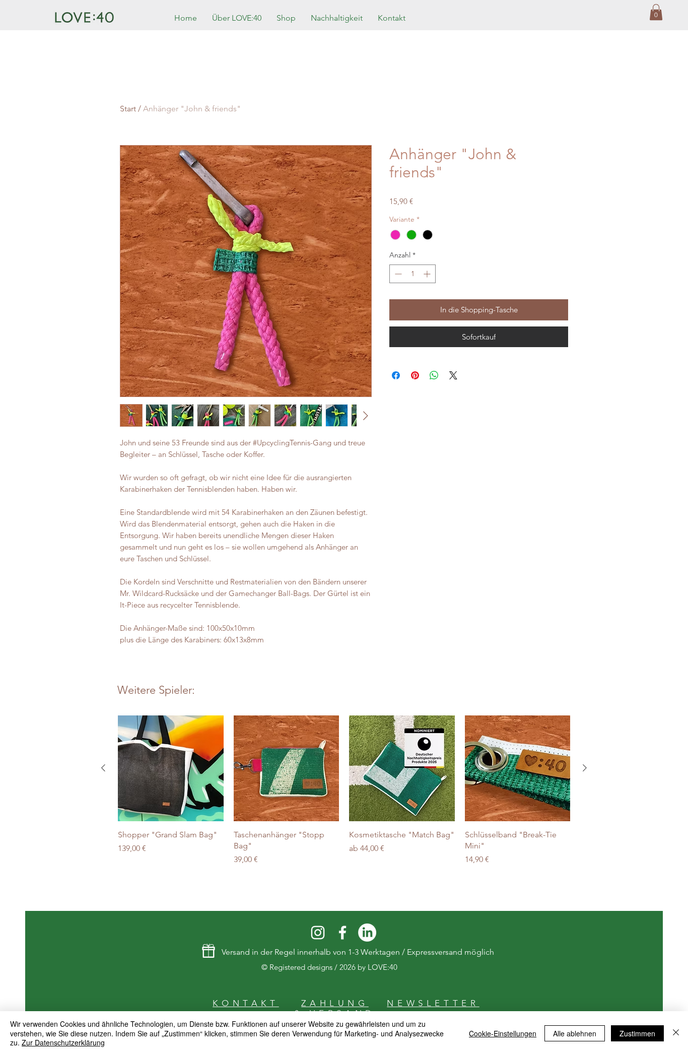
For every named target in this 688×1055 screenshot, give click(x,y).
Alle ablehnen (574, 1033)
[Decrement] (397, 274)
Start (128, 108)
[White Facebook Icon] (342, 933)
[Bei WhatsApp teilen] (434, 375)
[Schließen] (676, 1033)
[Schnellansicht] (171, 768)
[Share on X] (453, 375)
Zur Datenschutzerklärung (63, 1042)
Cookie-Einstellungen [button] (502, 1033)
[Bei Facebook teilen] (396, 375)
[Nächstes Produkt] (585, 768)
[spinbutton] (412, 274)
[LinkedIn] (367, 933)
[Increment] (428, 274)
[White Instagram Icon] (318, 933)
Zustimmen (637, 1033)
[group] (344, 790)
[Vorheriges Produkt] (103, 768)
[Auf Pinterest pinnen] (415, 375)
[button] (656, 12)
